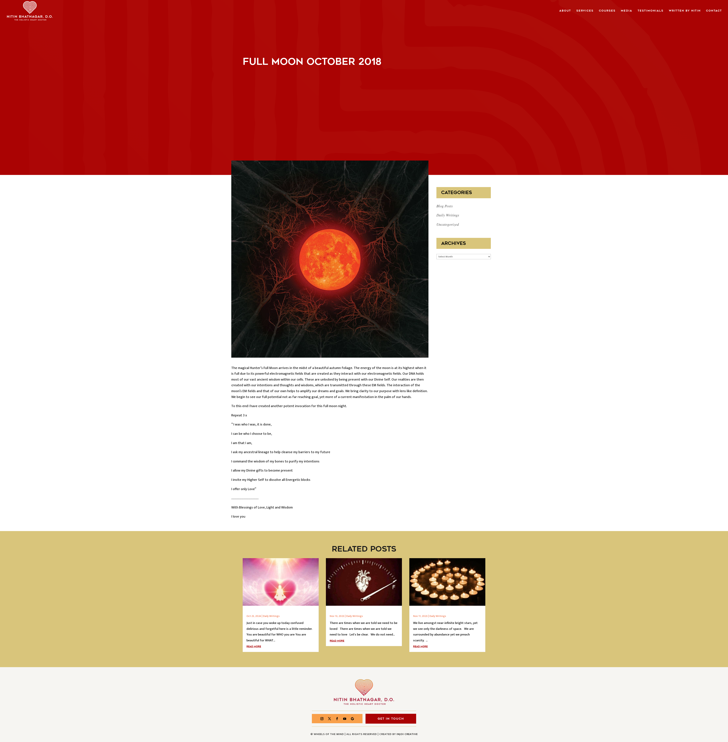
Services (585, 11)
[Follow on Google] (352, 719)
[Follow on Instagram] (322, 719)
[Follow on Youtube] (345, 719)
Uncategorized (447, 224)
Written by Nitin (685, 11)
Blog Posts (444, 205)
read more (253, 646)
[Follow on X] (329, 719)
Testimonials (651, 11)
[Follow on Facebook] (337, 719)
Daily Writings (447, 214)
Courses (607, 11)
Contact (714, 11)
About (565, 11)
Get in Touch (391, 719)
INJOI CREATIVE (407, 734)
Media (626, 11)
